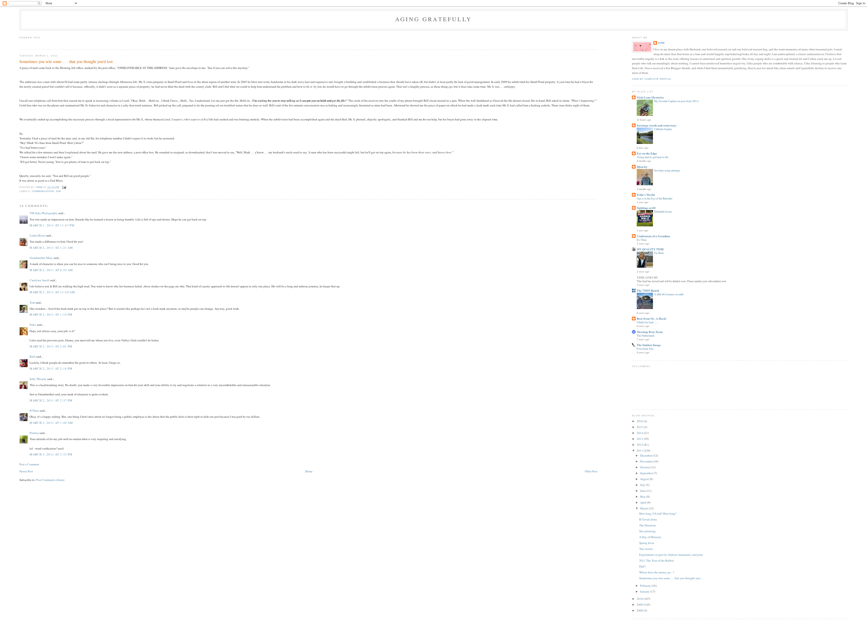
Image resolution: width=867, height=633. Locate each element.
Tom (32, 302)
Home (308, 471)
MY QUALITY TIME (650, 249)
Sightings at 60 (646, 208)
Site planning (647, 531)
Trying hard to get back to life (652, 157)
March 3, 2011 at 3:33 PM (51, 454)
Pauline (34, 433)
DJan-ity (642, 166)
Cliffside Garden (663, 129)
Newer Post (26, 471)
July (643, 485)
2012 (640, 445)
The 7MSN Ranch (648, 290)
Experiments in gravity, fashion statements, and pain (671, 555)
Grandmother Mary (41, 258)
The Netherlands (646, 335)
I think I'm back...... (647, 322)
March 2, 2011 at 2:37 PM (51, 400)
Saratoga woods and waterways (656, 125)
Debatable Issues (663, 211)
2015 (640, 427)
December (646, 455)
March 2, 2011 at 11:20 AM (52, 292)
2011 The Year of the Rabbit (656, 560)
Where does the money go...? (656, 572)
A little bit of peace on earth (668, 294)
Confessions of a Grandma (653, 236)
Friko (33, 325)
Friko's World (646, 194)
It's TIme (642, 239)
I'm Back (659, 253)
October (645, 467)
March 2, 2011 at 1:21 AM (51, 248)
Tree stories (646, 549)
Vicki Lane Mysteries (650, 97)
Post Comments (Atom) (50, 480)
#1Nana (34, 410)
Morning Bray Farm (650, 332)
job (58, 191)
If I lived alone (648, 519)
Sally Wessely (38, 379)
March (644, 508)
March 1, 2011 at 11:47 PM (52, 225)
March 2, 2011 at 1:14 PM (51, 314)
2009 (640, 605)
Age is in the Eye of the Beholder (654, 198)
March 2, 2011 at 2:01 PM (51, 346)
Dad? (642, 566)
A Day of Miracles (650, 537)
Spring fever (646, 543)
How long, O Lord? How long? (657, 513)
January (645, 591)
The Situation (647, 525)
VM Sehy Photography (44, 213)
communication (43, 191)
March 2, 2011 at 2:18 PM (51, 368)
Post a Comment (29, 464)
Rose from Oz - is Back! (652, 318)
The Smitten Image (649, 345)
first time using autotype (667, 170)
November (646, 461)
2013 (640, 439)
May (643, 497)
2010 (640, 599)
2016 (640, 421)
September (647, 473)
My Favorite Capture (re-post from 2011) (676, 101)
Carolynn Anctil (39, 280)
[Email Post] (64, 187)
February (646, 586)
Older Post (591, 471)
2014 (640, 433)
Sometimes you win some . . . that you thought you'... (671, 578)
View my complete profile (651, 79)
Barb (32, 356)
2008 (640, 610)
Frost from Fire (645, 348)
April (643, 502)
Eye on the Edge (647, 153)
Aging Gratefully (433, 19)
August (645, 479)
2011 (640, 450)
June (661, 43)
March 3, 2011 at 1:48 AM (51, 423)
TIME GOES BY (647, 277)
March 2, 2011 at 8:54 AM (51, 270)
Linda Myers (37, 235)
